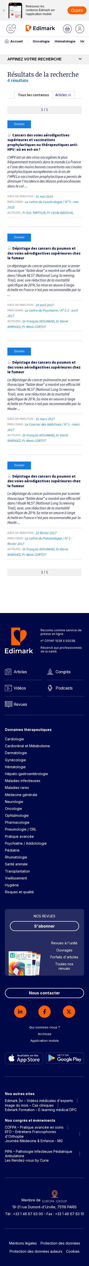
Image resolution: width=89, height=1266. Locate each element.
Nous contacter (44, 992)
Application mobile (44, 1041)
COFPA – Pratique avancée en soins (34, 1127)
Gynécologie (15, 760)
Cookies (73, 1251)
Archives (44, 1034)
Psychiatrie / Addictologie (26, 843)
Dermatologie (16, 753)
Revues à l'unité (64, 943)
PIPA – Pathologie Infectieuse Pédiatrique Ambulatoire (38, 1153)
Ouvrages (64, 950)
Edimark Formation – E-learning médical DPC (41, 1110)
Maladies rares (17, 787)
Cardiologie (14, 739)
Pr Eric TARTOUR (33, 212)
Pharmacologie (17, 822)
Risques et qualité (19, 892)
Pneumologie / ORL (20, 829)
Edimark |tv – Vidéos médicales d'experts (39, 1100)
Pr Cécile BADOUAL (60, 212)
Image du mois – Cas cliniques (29, 1105)
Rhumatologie (16, 857)
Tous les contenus (33, 95)
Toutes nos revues (64, 966)
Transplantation (17, 871)
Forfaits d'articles (64, 957)
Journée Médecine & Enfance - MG (34, 1141)
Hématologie (65, 41)
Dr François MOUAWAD (38, 321)
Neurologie (14, 802)
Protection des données (60, 1243)
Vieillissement (16, 878)
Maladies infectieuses (22, 781)
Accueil (16, 41)
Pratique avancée (19, 836)
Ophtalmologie (17, 815)
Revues (20, 704)
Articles (20, 671)
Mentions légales (23, 1243)
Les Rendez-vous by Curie (27, 1160)
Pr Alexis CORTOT (34, 326)
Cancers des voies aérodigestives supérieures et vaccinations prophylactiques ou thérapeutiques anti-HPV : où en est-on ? (42, 142)
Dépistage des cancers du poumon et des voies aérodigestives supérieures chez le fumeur (44, 253)
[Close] (3, 10)
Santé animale (16, 864)
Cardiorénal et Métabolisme (27, 746)
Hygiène (12, 885)
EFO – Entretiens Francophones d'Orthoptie (30, 1134)
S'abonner (44, 926)
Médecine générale (21, 795)
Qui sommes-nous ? (44, 1027)
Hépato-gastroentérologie (26, 774)
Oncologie (41, 41)
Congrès (63, 671)
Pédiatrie (12, 850)
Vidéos (20, 688)
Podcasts (64, 688)
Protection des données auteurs (36, 1251)
